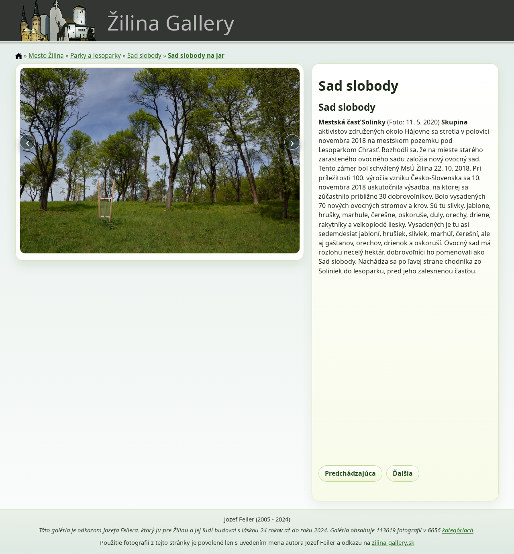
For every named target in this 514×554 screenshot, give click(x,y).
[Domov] (18, 56)
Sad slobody (144, 55)
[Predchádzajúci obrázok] (62, 161)
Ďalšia (403, 473)
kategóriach (457, 530)
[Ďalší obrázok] (258, 161)
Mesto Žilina (46, 55)
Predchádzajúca (350, 473)
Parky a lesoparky (95, 55)
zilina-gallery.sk (393, 542)
